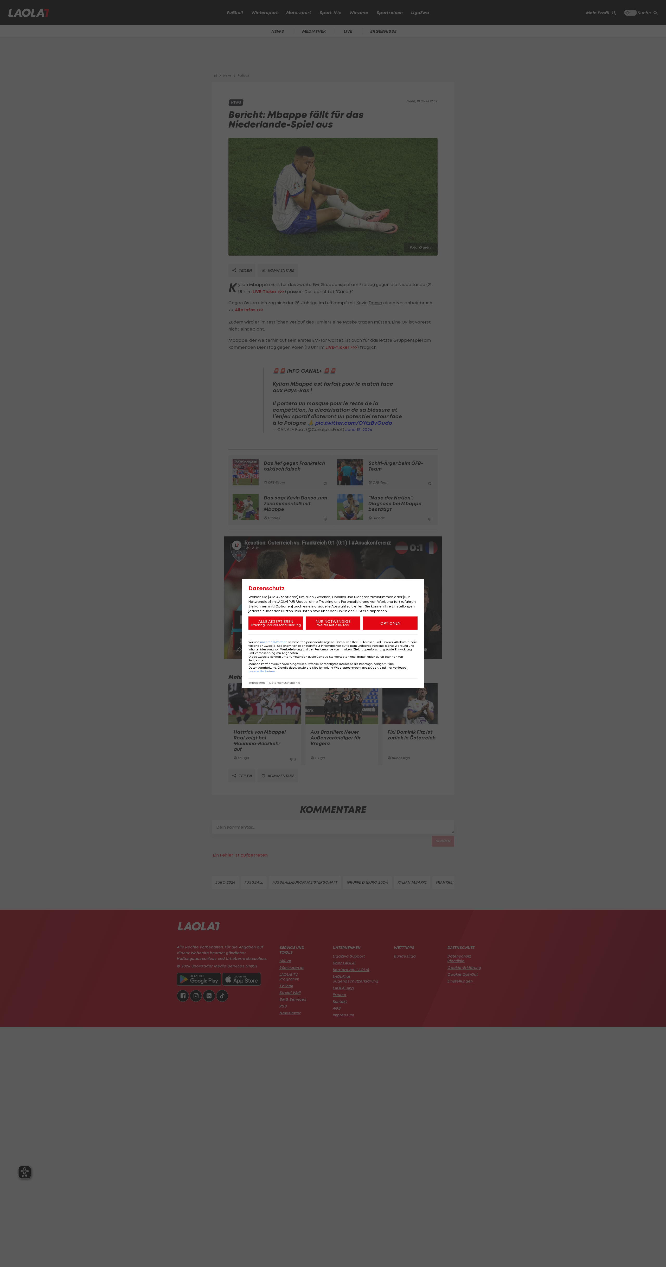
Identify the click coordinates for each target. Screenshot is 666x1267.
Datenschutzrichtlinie (284, 682)
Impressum (256, 682)
